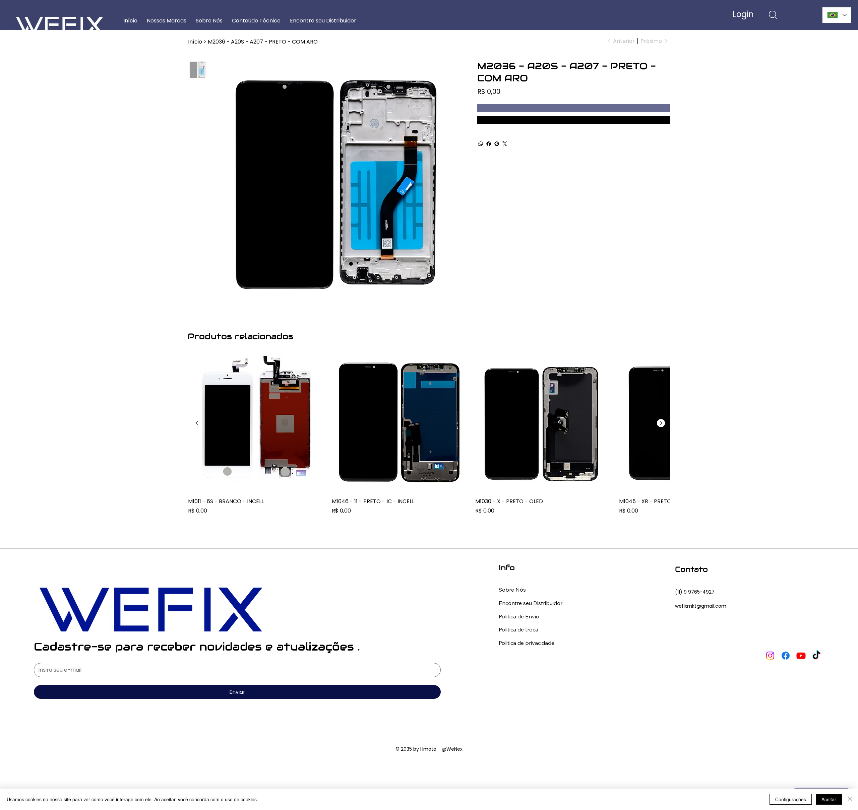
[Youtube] (801, 655)
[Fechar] (850, 799)
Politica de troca (518, 629)
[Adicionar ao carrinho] (573, 108)
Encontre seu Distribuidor (530, 603)
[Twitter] (504, 143)
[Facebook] (488, 143)
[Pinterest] (496, 143)
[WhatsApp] (480, 143)
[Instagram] (770, 655)
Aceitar (828, 799)
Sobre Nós (512, 589)
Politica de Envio (519, 616)
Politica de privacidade (526, 642)
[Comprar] (573, 120)
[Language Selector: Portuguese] (836, 15)
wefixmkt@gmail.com (700, 606)
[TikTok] (816, 655)
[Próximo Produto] (661, 423)
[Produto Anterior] (197, 423)
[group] (429, 439)
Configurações (790, 799)
